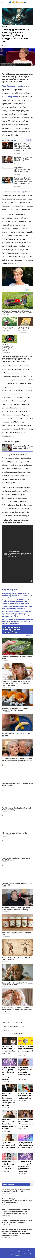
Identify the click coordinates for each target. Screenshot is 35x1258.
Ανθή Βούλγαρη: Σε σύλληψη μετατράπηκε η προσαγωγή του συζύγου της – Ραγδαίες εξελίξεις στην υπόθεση (17, 621)
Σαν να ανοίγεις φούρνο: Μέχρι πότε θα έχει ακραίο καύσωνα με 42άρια (23, 446)
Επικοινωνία (26, 1251)
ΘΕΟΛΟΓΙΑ (6, 1023)
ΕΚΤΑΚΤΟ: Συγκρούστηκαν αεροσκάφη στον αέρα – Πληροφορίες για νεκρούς (17, 607)
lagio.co (17, 1255)
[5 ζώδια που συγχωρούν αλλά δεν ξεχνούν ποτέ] (9, 1137)
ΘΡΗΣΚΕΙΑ (19, 1023)
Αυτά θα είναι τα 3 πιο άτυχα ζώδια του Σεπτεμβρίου (25, 1095)
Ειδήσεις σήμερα (9, 589)
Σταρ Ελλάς (13, 96)
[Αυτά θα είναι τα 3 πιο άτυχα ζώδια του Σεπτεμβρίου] (25, 1088)
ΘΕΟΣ (12, 1023)
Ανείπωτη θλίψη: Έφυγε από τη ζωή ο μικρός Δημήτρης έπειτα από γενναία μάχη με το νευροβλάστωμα (17, 595)
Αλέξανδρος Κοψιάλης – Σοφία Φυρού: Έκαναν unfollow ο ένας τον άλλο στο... (9, 1124)
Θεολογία (21, 192)
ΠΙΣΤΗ (22, 1026)
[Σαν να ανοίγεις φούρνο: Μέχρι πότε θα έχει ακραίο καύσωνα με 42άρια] (7, 447)
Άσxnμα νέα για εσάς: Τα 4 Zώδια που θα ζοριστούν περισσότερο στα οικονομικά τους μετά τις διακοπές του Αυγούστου (16, 601)
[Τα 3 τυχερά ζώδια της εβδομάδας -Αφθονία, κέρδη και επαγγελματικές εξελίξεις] (9, 1062)
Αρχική (7, 1251)
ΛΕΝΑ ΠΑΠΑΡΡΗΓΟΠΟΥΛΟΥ (10, 1026)
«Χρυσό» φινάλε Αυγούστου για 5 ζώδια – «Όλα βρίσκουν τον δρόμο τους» (24, 1166)
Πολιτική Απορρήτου (16, 1251)
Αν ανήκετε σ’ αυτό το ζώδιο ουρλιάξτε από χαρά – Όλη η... (25, 1145)
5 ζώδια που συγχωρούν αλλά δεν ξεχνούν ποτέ (8, 1145)
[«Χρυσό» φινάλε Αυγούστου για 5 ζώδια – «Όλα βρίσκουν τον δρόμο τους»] (25, 1156)
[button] (17, 16)
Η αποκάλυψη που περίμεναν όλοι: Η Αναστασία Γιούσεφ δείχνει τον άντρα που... (25, 1072)
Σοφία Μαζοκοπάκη (8, 70)
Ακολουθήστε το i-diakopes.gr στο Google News (13, 629)
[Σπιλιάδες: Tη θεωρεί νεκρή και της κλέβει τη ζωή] (9, 1041)
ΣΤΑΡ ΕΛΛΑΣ (6, 1030)
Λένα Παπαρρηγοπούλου (13, 86)
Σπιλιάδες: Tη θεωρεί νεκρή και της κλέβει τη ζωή (8, 1048)
